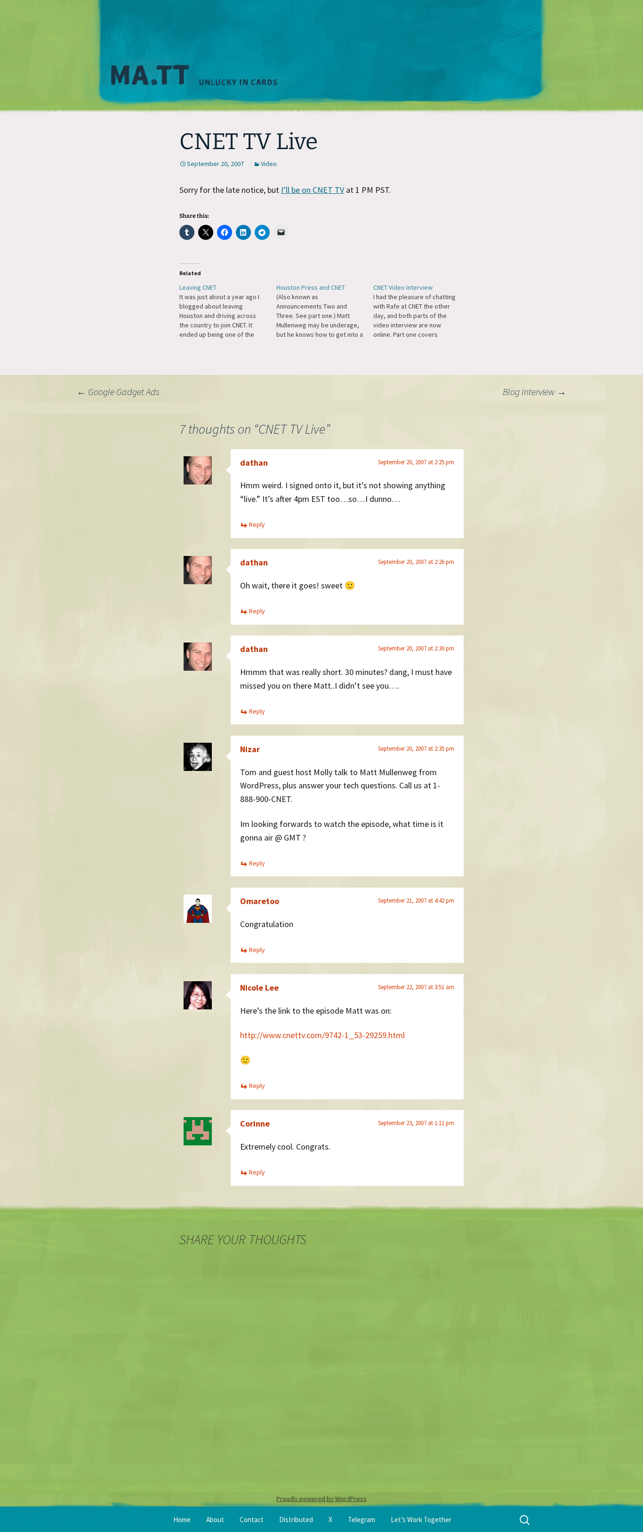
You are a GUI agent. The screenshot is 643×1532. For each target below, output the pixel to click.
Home (182, 1519)
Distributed (296, 1519)
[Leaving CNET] (227, 311)
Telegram (361, 1519)
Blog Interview (534, 391)
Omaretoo (259, 901)
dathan (254, 462)
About (215, 1519)
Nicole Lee (259, 987)
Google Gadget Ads (118, 391)
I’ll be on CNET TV (312, 189)
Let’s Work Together (421, 1519)
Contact (252, 1519)
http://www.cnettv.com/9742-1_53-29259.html (322, 1035)
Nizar (250, 749)
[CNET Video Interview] (421, 311)
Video (269, 163)
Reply (257, 524)
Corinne (255, 1123)
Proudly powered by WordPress (321, 1498)
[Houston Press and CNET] (324, 311)
